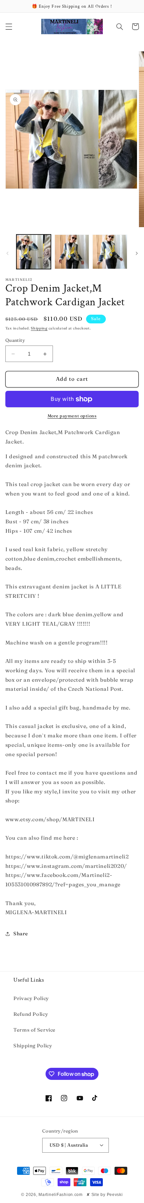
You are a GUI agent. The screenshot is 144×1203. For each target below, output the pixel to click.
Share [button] (20, 934)
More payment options (72, 415)
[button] (8, 26)
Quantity (15, 340)
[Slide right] (136, 253)
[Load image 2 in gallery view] (72, 251)
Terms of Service (34, 1030)
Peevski (115, 1195)
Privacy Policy (31, 998)
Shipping (39, 328)
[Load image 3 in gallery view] (109, 251)
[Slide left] (7, 253)
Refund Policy (30, 1014)
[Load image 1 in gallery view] (33, 251)
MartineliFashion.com (61, 1195)
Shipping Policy (32, 1046)
